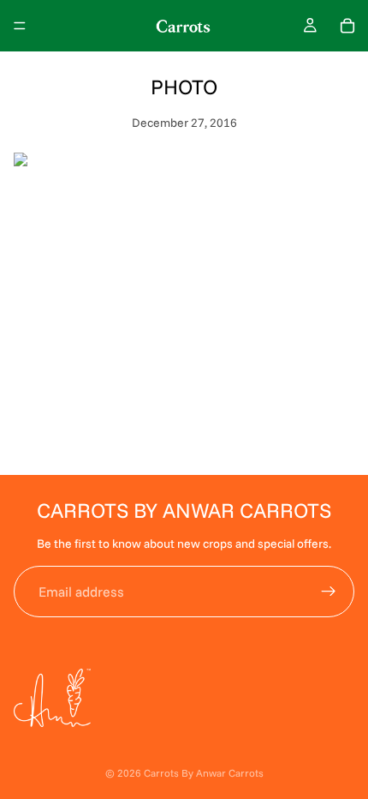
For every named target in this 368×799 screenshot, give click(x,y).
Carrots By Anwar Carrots (204, 772)
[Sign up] (329, 592)
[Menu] (19, 25)
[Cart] (347, 26)
